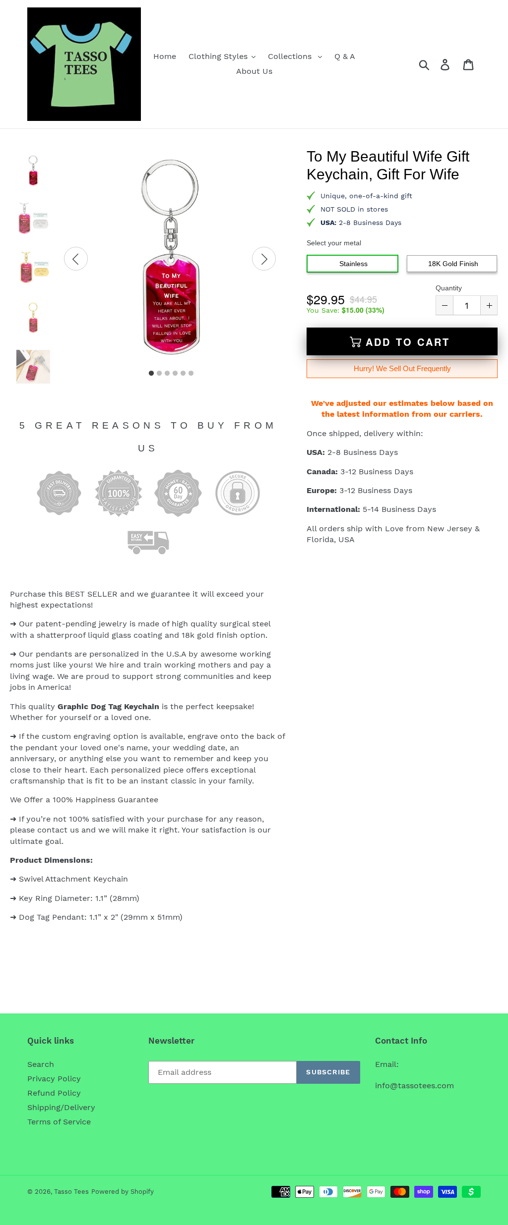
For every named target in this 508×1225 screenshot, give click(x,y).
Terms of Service (59, 1121)
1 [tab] (151, 374)
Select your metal (334, 243)
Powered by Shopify (122, 1191)
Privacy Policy (54, 1078)
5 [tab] (183, 374)
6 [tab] (191, 374)
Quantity (449, 288)
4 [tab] (175, 374)
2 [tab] (159, 374)
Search (40, 1064)
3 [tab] (167, 374)
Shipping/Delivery (61, 1107)
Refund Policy (54, 1093)
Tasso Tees (71, 1191)
